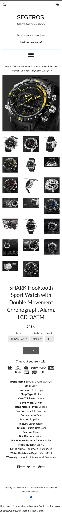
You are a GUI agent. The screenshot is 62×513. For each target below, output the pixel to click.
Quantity (49, 333)
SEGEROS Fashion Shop (32, 487)
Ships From (37, 333)
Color (18, 333)
